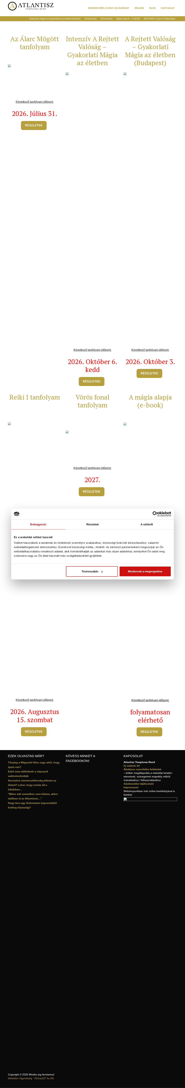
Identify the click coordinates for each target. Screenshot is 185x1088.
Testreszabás (90, 571)
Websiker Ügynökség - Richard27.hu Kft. (31, 1078)
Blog (152, 8)
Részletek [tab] (92, 524)
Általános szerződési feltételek (142, 769)
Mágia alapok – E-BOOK (128, 18)
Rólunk (139, 8)
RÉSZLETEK (34, 125)
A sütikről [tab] (147, 524)
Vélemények (106, 18)
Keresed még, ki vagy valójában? (108, 8)
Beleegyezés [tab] (38, 524)
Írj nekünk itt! (132, 765)
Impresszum (131, 787)
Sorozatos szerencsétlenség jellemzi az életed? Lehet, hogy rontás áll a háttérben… (32, 785)
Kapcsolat (167, 8)
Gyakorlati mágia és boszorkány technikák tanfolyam (55, 18)
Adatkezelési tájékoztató (139, 783)
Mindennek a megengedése (145, 571)
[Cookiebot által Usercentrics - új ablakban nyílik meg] (155, 514)
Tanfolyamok (90, 18)
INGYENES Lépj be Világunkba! (159, 18)
